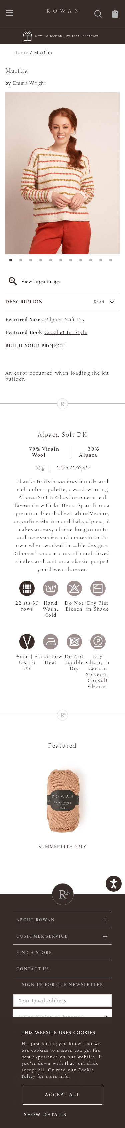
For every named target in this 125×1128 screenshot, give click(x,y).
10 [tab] (102, 262)
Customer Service (42, 936)
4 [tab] (42, 262)
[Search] (98, 14)
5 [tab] (52, 262)
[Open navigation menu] (9, 13)
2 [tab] (22, 262)
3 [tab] (32, 262)
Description (55, 302)
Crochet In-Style (65, 332)
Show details (45, 1114)
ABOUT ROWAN (35, 920)
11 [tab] (112, 262)
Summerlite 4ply (62, 847)
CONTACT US (32, 969)
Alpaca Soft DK (65, 320)
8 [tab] (82, 262)
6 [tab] (62, 262)
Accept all (62, 1094)
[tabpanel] (62, 173)
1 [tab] (12, 262)
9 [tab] (92, 262)
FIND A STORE (34, 952)
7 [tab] (72, 262)
